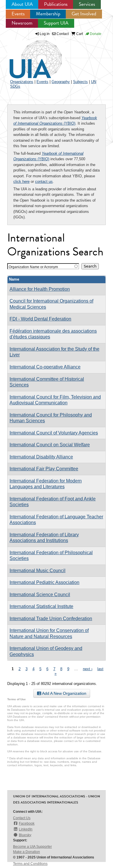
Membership (48, 13)
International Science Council (40, 594)
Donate (95, 34)
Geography (61, 82)
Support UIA (56, 23)
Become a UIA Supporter (32, 847)
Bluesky (25, 835)
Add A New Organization (63, 693)
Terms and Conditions (30, 864)
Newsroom (22, 23)
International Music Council (37, 570)
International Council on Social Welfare (50, 444)
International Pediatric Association (44, 582)
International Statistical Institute (41, 606)
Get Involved (84, 13)
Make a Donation (26, 852)
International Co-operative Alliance (45, 366)
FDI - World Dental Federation (40, 318)
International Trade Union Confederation (51, 618)
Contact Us (21, 818)
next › (87, 669)
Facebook (26, 823)
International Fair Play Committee (44, 468)
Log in (45, 34)
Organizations (21, 82)
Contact (62, 34)
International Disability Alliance (41, 456)
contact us (44, 181)
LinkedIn (25, 829)
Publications (56, 4)
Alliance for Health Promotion (40, 289)
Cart (79, 34)
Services (87, 4)
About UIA (22, 4)
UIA (29, 56)
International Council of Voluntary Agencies (54, 432)
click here (21, 181)
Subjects (80, 82)
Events (18, 13)
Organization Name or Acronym (33, 267)
